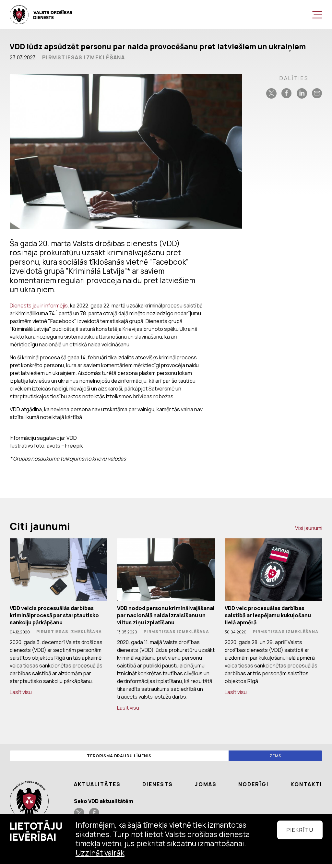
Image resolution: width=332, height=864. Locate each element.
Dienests (157, 784)
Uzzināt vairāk (100, 853)
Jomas (206, 784)
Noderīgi (253, 784)
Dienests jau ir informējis (39, 305)
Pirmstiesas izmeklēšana (83, 57)
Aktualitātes (97, 784)
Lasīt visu (21, 692)
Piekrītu (300, 830)
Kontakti (306, 784)
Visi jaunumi (308, 528)
